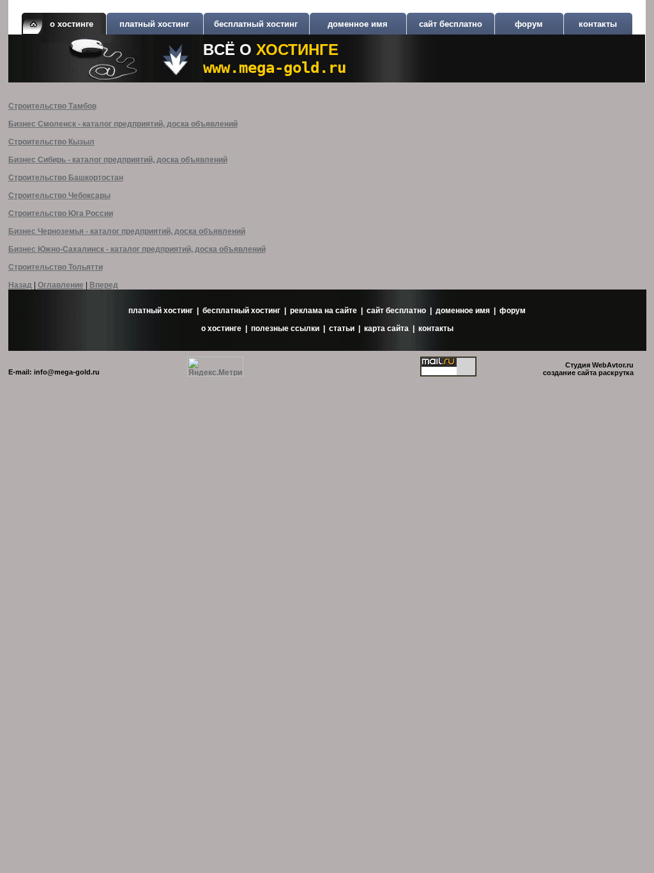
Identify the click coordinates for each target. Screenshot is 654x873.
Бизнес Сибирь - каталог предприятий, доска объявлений (117, 159)
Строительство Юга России (60, 213)
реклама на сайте (323, 310)
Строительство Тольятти (55, 267)
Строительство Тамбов (52, 106)
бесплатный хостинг (256, 24)
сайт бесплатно (450, 24)
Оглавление (61, 285)
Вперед (103, 285)
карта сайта (386, 328)
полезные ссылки (285, 328)
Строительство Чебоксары (59, 195)
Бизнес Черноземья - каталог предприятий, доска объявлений (126, 231)
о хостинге (221, 328)
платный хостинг (154, 24)
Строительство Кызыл (51, 141)
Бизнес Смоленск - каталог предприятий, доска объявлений (123, 124)
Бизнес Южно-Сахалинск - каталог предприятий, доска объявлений (137, 249)
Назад (20, 285)
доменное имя (358, 24)
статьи (341, 328)
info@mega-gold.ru (67, 372)
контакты (598, 24)
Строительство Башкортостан (65, 177)
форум (529, 24)
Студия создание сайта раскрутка (588, 368)
